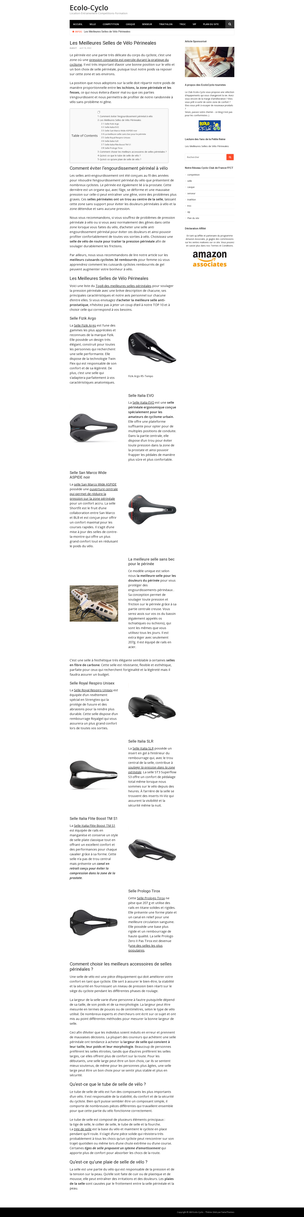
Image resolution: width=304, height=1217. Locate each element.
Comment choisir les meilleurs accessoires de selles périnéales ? (133, 151)
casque (130, 24)
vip (194, 24)
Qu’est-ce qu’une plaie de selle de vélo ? (120, 159)
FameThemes (227, 1212)
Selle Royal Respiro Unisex (117, 137)
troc (182, 24)
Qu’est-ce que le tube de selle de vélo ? (120, 155)
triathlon (165, 24)
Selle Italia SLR (111, 141)
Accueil (77, 24)
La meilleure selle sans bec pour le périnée (125, 134)
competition (111, 24)
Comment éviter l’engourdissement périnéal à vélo (126, 116)
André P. (73, 48)
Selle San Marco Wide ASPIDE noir (121, 130)
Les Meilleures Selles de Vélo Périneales (107, 31)
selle (92, 24)
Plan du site (211, 24)
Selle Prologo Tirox (114, 148)
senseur (147, 24)
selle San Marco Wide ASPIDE (95, 484)
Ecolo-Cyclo (89, 7)
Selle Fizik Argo (112, 123)
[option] (158, 31)
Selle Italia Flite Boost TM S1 (118, 144)
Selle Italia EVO (112, 127)
